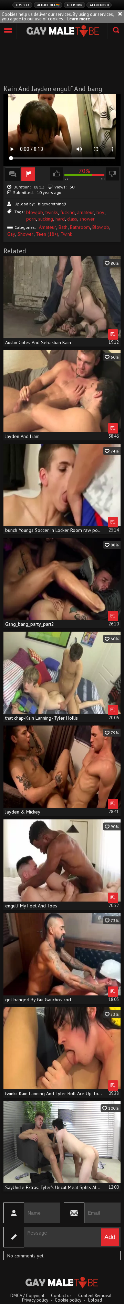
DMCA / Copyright (27, 1295)
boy (100, 212)
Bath (63, 227)
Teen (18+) (47, 234)
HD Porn (75, 5)
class (72, 219)
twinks (51, 212)
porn (31, 219)
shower (87, 219)
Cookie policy (68, 1300)
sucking (45, 219)
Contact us (61, 1295)
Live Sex (23, 5)
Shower (25, 234)
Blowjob (100, 227)
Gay (11, 234)
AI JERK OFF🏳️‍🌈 (48, 5)
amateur (85, 212)
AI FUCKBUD (99, 5)
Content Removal (95, 1295)
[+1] (8, 31)
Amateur (47, 227)
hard (60, 219)
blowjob (34, 212)
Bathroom (80, 227)
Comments (12, 174)
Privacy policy (35, 1300)
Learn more (78, 19)
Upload (95, 1300)
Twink (66, 234)
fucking (67, 212)
